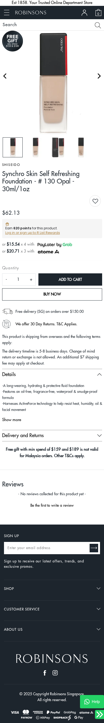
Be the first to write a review (52, 505)
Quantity (10, 268)
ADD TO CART (70, 279)
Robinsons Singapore (67, 694)
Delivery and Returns (23, 435)
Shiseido (11, 164)
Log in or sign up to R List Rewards (32, 232)
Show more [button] (11, 420)
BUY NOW (52, 294)
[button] (99, 201)
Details (9, 374)
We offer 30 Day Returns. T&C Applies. (46, 324)
